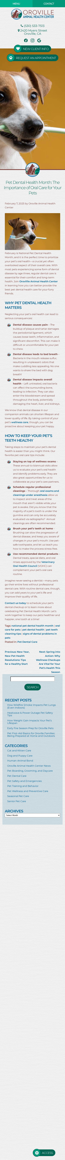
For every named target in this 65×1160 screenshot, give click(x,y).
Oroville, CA (33, 31)
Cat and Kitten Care (19, 750)
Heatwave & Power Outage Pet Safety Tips (30, 714)
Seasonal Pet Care (18, 796)
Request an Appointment (36, 58)
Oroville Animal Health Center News (29, 765)
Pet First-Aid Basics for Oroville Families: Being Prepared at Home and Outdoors (31, 735)
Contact (49, 3)
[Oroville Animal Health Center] (32, 14)
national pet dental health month (32, 625)
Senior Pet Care (16, 801)
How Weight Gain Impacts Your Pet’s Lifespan (29, 722)
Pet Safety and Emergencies (24, 780)
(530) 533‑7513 (33, 26)
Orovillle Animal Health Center (38, 281)
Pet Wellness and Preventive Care (27, 791)
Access (47, 1153)
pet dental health (33, 629)
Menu (16, 3)
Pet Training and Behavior (22, 785)
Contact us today (15, 603)
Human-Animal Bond (20, 760)
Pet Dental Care (27, 641)
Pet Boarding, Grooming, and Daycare (30, 770)
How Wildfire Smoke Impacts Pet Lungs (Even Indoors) (31, 706)
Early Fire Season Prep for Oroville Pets (30, 728)
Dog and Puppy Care (19, 755)
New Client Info (36, 49)
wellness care (19, 422)
